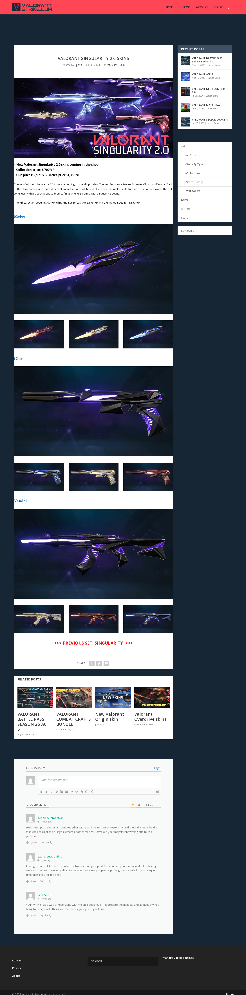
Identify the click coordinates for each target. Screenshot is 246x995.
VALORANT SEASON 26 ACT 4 (210, 119)
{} (86, 791)
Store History (194, 182)
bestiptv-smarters (50, 818)
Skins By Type (194, 164)
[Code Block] (76, 791)
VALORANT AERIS (202, 74)
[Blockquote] (71, 791)
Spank (78, 65)
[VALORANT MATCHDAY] (185, 107)
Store (218, 7)
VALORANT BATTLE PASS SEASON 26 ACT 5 (33, 721)
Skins (169, 7)
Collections (193, 173)
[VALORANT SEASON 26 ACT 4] (185, 121)
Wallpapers (193, 191)
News (187, 7)
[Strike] (56, 791)
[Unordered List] (66, 791)
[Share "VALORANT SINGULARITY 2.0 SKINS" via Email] (106, 663)
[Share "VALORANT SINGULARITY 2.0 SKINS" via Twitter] (99, 663)
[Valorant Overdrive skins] (152, 697)
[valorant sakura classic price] (93, 313)
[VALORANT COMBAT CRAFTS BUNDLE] (74, 697)
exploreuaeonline (49, 856)
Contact (17, 960)
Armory (202, 7)
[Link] (81, 791)
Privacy (16, 968)
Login (156, 768)
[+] (91, 791)
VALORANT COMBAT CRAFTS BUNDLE (73, 719)
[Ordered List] (61, 791)
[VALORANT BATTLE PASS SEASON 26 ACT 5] (35, 697)
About (16, 975)
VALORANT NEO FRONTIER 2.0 (208, 90)
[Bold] (41, 791)
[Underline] (51, 791)
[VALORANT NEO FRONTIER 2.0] (185, 91)
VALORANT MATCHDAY (206, 105)
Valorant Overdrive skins (150, 716)
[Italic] (46, 791)
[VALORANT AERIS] (185, 76)
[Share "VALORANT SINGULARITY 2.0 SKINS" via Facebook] (91, 663)
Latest (106, 65)
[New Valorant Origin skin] (113, 697)
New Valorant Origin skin (109, 716)
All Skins (191, 155)
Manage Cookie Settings (178, 957)
